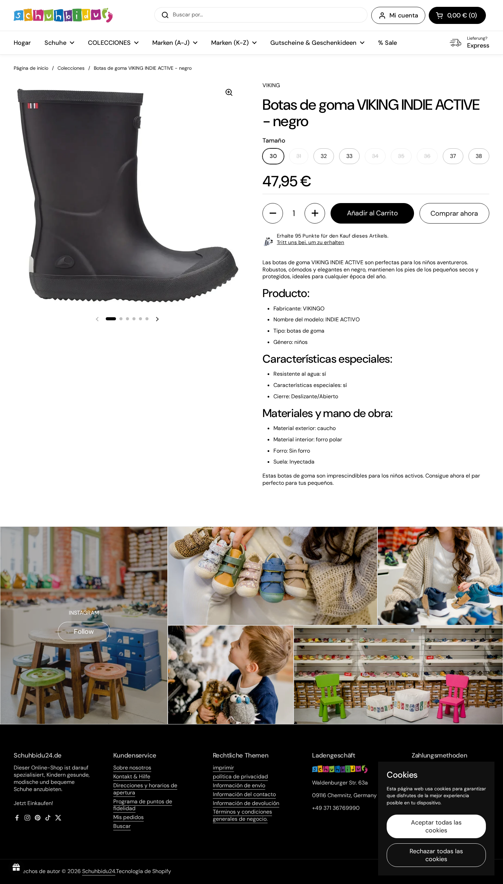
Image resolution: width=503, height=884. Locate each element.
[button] (457, 15)
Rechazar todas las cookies (436, 855)
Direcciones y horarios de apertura (145, 789)
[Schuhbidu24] (63, 15)
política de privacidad (240, 776)
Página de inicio (31, 68)
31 (298, 156)
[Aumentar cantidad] (315, 213)
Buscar (122, 826)
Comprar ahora (454, 213)
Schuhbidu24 (98, 871)
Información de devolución (246, 803)
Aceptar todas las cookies (436, 826)
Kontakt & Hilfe (131, 776)
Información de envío (239, 785)
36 (427, 156)
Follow (84, 631)
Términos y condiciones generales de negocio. (242, 815)
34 (375, 156)
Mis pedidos (128, 817)
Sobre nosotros (132, 767)
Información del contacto (244, 794)
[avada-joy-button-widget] (16, 867)
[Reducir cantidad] (272, 213)
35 (401, 156)
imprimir (223, 767)
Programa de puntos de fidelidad (142, 805)
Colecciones (71, 68)
